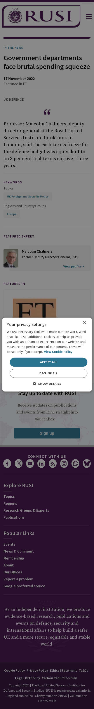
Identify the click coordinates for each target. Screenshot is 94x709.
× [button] (84, 322)
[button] (47, 383)
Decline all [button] (48, 373)
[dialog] (47, 354)
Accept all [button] (48, 362)
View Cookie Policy (58, 352)
